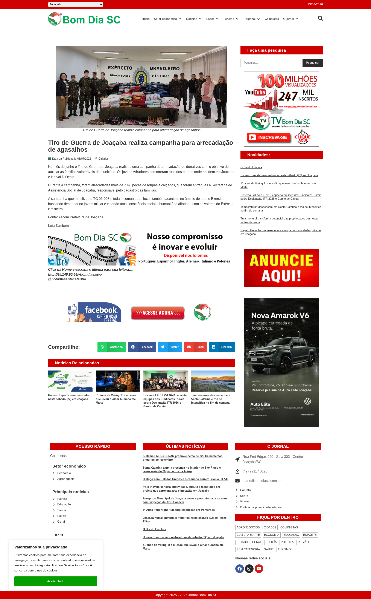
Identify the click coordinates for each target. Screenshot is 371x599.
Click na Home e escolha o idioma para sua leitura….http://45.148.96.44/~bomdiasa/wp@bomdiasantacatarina (90, 274)
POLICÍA (271, 542)
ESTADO (242, 542)
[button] (111, 347)
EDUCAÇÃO (291, 534)
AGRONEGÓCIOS (248, 527)
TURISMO (284, 549)
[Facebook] (239, 568)
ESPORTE (310, 534)
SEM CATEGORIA (248, 549)
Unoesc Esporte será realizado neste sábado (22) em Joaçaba (279, 175)
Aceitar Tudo (55, 581)
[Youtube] (259, 568)
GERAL (257, 542)
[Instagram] (249, 568)
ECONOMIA (271, 534)
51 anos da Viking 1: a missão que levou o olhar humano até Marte (116, 399)
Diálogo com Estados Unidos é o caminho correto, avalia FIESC (185, 479)
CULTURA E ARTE (248, 534)
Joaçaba (111, 166)
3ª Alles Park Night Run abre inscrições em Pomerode (179, 509)
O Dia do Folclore (251, 167)
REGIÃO (303, 542)
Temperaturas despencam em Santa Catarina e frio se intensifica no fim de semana (210, 399)
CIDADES (270, 527)
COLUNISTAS (289, 527)
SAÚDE (269, 549)
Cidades (104, 158)
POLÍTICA (287, 542)
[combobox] (270, 63)
